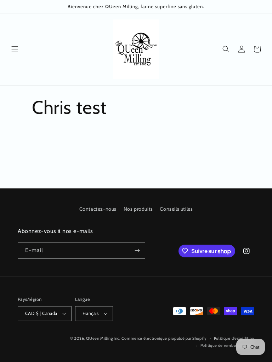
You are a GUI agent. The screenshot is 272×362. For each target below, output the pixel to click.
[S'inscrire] (137, 250)
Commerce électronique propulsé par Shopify (163, 338)
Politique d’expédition (234, 338)
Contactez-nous (98, 209)
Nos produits (138, 209)
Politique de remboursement (227, 345)
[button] (15, 49)
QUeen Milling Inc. (103, 338)
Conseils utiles (176, 209)
